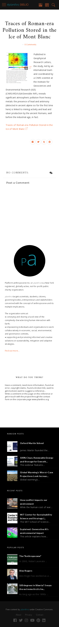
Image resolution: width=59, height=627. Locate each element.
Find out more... (12, 350)
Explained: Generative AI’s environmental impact (34, 531)
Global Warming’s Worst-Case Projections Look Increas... (36, 474)
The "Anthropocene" (30, 556)
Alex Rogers (25, 570)
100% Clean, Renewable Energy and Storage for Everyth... (36, 459)
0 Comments (30, 44)
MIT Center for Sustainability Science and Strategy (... (36, 516)
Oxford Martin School (32, 443)
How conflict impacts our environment (33, 502)
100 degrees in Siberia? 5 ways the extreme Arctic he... (35, 587)
